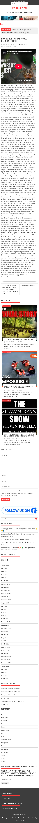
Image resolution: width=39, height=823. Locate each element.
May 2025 (4, 612)
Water (3, 762)
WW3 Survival (19, 8)
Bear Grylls (4, 717)
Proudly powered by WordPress (11, 818)
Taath (14, 44)
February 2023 (5, 631)
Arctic (3, 714)
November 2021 (6, 647)
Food (2, 736)
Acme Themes (19, 820)
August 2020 (5, 666)
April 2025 (4, 615)
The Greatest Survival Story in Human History (18, 339)
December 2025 (6, 590)
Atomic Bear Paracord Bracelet (10, 692)
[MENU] (1, 24)
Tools (3, 758)
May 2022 (4, 638)
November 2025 (6, 593)
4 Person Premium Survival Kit (10, 689)
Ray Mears (4, 752)
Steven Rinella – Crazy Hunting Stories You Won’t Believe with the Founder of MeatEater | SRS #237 (19, 435)
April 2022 (4, 641)
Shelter (3, 755)
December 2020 (6, 656)
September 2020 (6, 663)
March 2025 (5, 619)
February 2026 (5, 584)
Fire (2, 733)
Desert (3, 727)
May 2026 (4, 574)
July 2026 (4, 568)
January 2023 (5, 634)
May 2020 (4, 675)
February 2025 (5, 622)
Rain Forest (4, 749)
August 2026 (5, 565)
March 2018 (5, 679)
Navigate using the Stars (27, 285)
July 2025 (4, 606)
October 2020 (5, 660)
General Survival (6, 305)
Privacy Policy (5, 698)
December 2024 (6, 628)
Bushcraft (4, 721)
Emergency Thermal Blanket (10, 695)
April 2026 (4, 578)
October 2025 (5, 597)
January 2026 (5, 587)
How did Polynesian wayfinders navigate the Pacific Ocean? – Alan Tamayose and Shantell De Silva (10, 289)
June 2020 (4, 672)
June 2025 (4, 609)
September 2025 (6, 600)
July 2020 (4, 669)
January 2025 (5, 625)
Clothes (3, 724)
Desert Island (5, 730)
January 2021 (5, 653)
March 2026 (5, 581)
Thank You (4, 704)
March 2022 (5, 644)
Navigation (4, 743)
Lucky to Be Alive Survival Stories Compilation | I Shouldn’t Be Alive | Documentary (19, 387)
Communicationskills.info (9, 808)
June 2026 (4, 571)
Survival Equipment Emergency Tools (12, 701)
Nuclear (3, 746)
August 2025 (5, 603)
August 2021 (5, 650)
